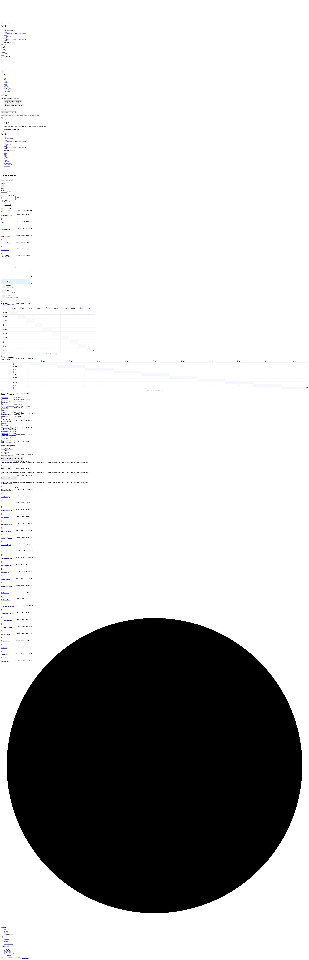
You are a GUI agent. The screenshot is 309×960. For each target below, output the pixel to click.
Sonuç (17, 198)
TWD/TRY (5, 412)
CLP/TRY (5, 432)
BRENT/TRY (10, 406)
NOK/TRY (5, 402)
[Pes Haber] (11, 69)
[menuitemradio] (13, 101)
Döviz (2, 183)
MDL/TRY (5, 425)
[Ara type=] (16, 112)
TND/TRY (5, 429)
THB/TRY (5, 440)
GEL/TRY (5, 442)
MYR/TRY (5, 434)
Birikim (3, 190)
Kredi (2, 188)
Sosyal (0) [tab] (6, 122)
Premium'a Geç (7, 109)
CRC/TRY (5, 408)
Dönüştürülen (10, 195)
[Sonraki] (5, 26)
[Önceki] (2, 26)
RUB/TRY (5, 436)
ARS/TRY (5, 414)
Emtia (2, 186)
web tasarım (25, 958)
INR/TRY (4, 410)
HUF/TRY (5, 400)
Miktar (8, 191)
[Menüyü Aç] (2, 71)
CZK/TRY (5, 416)
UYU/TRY (5, 438)
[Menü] (2, 60)
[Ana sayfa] (5, 75)
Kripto (2, 185)
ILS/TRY (4, 404)
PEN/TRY (5, 398)
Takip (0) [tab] (6, 123)
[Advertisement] (49, 12)
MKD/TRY (5, 427)
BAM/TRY (5, 423)
